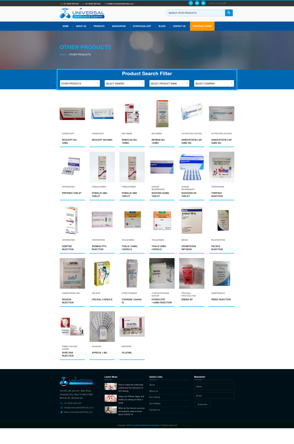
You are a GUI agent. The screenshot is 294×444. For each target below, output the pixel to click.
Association (119, 26)
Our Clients (154, 397)
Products (99, 26)
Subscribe (202, 404)
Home (66, 26)
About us (81, 26)
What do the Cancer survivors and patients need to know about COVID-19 (131, 411)
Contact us (154, 409)
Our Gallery (154, 403)
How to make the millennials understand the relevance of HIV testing (130, 387)
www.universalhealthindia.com (78, 411)
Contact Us (179, 26)
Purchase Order (202, 26)
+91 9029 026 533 (70, 3)
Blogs (162, 26)
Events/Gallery (142, 26)
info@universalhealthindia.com (120, 3)
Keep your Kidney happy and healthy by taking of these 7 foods (131, 399)
